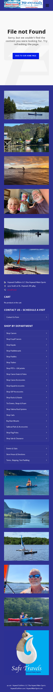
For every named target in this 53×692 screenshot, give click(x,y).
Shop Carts (10, 415)
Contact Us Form (12, 317)
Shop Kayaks (11, 345)
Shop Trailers (11, 362)
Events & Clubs (12, 448)
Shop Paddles (11, 357)
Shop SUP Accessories (14, 392)
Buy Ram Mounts (12, 421)
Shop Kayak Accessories (15, 386)
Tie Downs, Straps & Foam (16, 403)
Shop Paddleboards (13, 351)
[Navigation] (47, 5)
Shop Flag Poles (12, 433)
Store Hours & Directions (15, 454)
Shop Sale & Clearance (14, 438)
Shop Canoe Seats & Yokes (16, 374)
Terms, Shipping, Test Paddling (17, 460)
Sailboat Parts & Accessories (17, 427)
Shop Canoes (11, 333)
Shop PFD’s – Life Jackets (15, 368)
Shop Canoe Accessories (15, 380)
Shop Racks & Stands (14, 397)
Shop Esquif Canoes (13, 339)
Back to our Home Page (25, 56)
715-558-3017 (12, 290)
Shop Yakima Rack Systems (16, 409)
